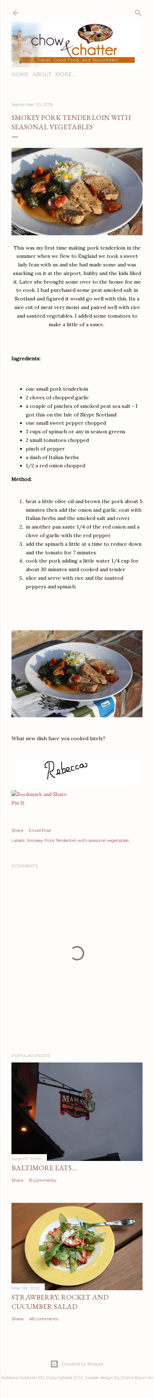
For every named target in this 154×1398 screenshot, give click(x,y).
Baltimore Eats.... (44, 1167)
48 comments (43, 1318)
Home (20, 74)
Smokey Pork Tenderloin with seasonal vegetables (78, 840)
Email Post (40, 830)
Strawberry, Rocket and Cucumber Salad (60, 1301)
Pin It (17, 803)
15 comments (42, 1180)
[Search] (138, 11)
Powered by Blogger (83, 1363)
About (42, 74)
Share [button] (17, 830)
